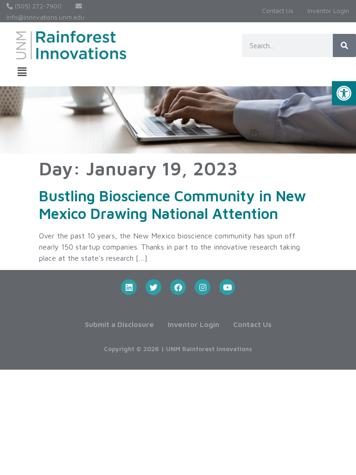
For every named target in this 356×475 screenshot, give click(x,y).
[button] (344, 93)
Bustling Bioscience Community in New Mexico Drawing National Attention (172, 204)
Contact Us (277, 10)
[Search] (344, 45)
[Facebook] (178, 287)
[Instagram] (202, 287)
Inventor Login (328, 10)
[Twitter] (153, 287)
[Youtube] (227, 287)
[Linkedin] (129, 287)
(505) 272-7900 (37, 6)
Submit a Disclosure (119, 324)
